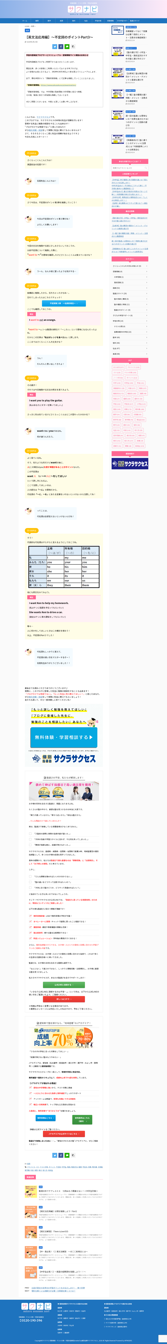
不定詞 (58, 1167)
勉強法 (132, 393)
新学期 (27, 1170)
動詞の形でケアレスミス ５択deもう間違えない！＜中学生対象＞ (68, 1190)
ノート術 (118, 378)
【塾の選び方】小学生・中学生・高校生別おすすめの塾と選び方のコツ (136, 55)
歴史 (126, 425)
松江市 (60, 1311)
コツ (37, 1167)
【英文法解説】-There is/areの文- (54, 1231)
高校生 (50, 1170)
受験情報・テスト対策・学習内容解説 (31, 1317)
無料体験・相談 (35, 130)
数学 (49, 21)
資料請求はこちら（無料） (82, 1119)
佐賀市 (60, 1333)
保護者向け (118, 388)
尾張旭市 (114, 1311)
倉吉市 (77, 1318)
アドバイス (31, 1167)
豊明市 (141, 1311)
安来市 (71, 1311)
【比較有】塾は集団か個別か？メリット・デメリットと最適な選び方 (136, 76)
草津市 (65, 1325)
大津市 (60, 1325)
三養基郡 (66, 1333)
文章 (126, 414)
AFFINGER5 (128, 1340)
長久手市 (122, 1311)
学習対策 (98, 21)
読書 (140, 441)
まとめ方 (118, 367)
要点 (40, 1170)
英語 (61, 21)
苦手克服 (118, 435)
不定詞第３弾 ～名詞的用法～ (63, 303)
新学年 (117, 420)
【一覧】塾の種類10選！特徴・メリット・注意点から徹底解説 (136, 97)
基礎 (80, 1167)
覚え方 (45, 1170)
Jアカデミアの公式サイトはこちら (63, 1133)
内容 (131, 388)
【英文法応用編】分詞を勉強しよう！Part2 (58, 1211)
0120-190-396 (31, 1320)
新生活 (141, 420)
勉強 (68, 1167)
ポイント (52, 1167)
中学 (116, 383)
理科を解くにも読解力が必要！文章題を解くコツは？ (54, 1291)
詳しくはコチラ (63, 999)
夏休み (138, 399)
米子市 (60, 1318)
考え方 (138, 430)
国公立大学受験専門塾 (113, 1319)
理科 (73, 21)
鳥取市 (65, 1318)
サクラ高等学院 (111, 1323)
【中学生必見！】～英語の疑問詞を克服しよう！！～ (62, 1271)
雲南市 (77, 1311)
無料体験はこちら (44, 1118)
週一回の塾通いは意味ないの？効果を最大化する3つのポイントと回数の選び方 (130, 242)
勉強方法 (74, 1167)
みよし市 (135, 1311)
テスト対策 (44, 1167)
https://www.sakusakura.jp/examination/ (58, 85)
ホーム (24, 21)
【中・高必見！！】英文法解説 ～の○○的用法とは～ (63, 1251)
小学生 (141, 404)
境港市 (71, 1318)
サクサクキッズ (111, 1327)
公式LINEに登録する (63, 984)
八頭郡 (83, 1318)
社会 (86, 21)
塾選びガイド (135, 21)
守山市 (71, 1325)
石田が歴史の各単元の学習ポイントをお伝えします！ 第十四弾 (58, 1288)
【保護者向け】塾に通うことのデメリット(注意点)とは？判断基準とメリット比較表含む (130, 250)
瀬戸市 (128, 1311)
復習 (116, 409)
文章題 (100, 1167)
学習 (116, 404)
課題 (128, 446)
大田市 (83, 1311)
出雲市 (65, 1311)
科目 (32, 1170)
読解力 (117, 446)
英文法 (130, 435)
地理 (116, 399)
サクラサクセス (43, 116)
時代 (116, 425)
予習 (140, 383)
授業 (89, 1167)
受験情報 (110, 21)
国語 (37, 21)
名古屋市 (107, 1311)
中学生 (64, 1167)
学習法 (85, 1167)
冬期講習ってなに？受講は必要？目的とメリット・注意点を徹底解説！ (136, 34)
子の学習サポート (122, 21)
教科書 (94, 1167)
